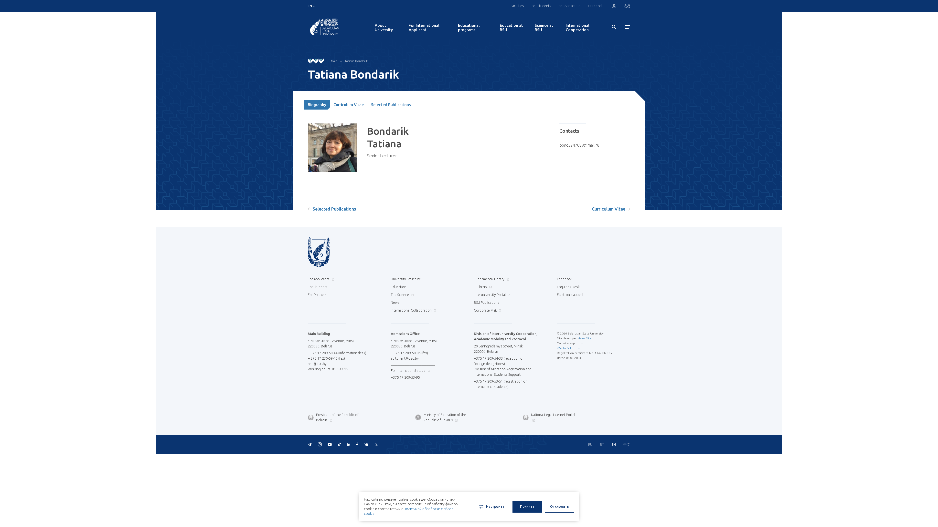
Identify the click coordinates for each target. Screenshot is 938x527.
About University (384, 27)
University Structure (406, 279)
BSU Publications (486, 302)
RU (590, 444)
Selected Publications (391, 104)
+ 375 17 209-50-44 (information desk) (337, 353)
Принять (527, 506)
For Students (317, 287)
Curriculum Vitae (348, 104)
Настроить (495, 506)
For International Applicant (424, 27)
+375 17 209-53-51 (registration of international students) (500, 384)
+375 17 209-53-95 (405, 377)
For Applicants (569, 6)
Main (334, 60)
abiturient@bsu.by (405, 358)
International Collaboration (411, 310)
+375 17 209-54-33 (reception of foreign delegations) (499, 361)
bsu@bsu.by (317, 364)
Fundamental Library (489, 279)
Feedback (595, 6)
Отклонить (559, 506)
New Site (585, 338)
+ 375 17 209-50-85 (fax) (409, 353)
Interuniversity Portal (490, 295)
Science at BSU (544, 27)
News (395, 302)
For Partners (317, 295)
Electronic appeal (570, 295)
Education (398, 287)
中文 (626, 444)
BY (602, 444)
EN (613, 444)
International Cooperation (577, 27)
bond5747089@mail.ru (579, 145)
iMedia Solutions (568, 348)
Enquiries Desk (568, 287)
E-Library (481, 287)
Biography (317, 104)
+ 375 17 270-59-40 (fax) (326, 358)
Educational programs (469, 27)
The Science (400, 295)
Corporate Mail (485, 310)
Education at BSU (511, 27)
